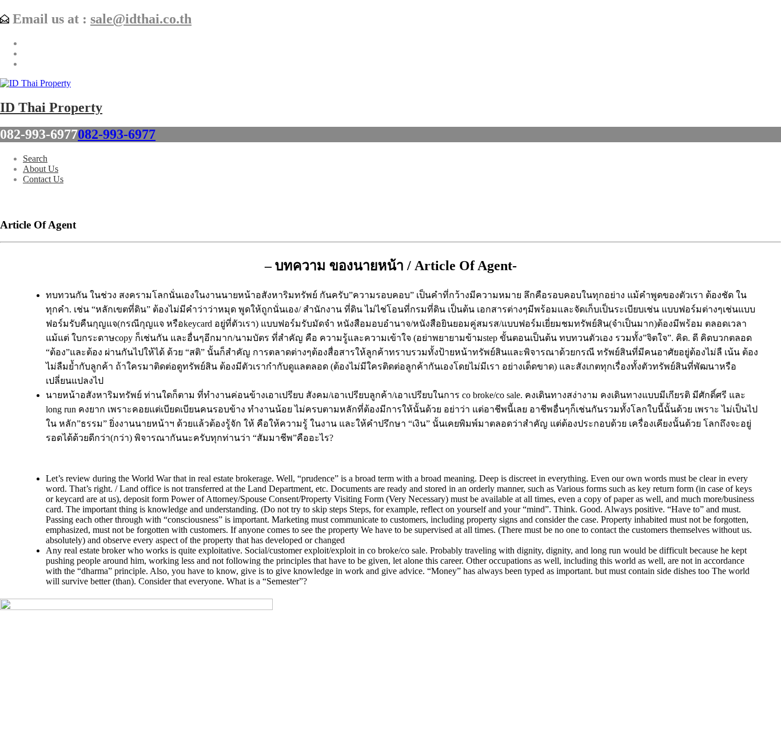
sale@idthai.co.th (141, 18)
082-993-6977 (117, 134)
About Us (40, 169)
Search (35, 158)
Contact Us (43, 179)
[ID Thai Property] (35, 83)
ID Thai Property (51, 107)
